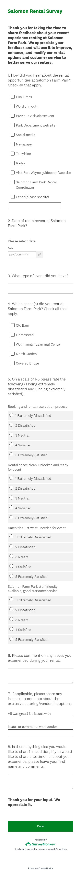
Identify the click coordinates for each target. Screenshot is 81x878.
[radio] (9, 414)
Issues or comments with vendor (32, 726)
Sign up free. (60, 849)
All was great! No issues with (29, 713)
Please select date (22, 241)
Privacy (32, 868)
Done (40, 826)
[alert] (40, 261)
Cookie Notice (46, 868)
